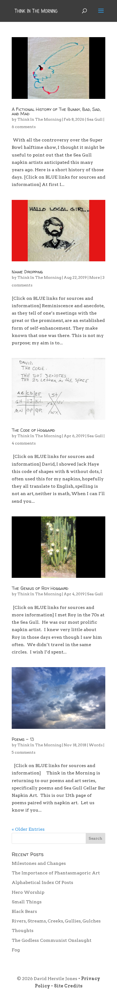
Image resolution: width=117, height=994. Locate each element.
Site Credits (68, 986)
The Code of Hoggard (33, 430)
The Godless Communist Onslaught (51, 940)
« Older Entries (28, 829)
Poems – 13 (23, 739)
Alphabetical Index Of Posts (42, 882)
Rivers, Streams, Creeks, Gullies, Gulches (56, 921)
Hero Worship (28, 892)
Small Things (27, 901)
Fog (16, 949)
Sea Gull (95, 119)
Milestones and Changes (39, 863)
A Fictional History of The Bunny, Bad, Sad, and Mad (56, 111)
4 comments (24, 443)
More (94, 277)
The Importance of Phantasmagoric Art (56, 872)
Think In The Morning (39, 119)
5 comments (23, 752)
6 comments (24, 127)
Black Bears (24, 911)
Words (96, 745)
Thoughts (22, 930)
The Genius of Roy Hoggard (40, 588)
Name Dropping (27, 272)
